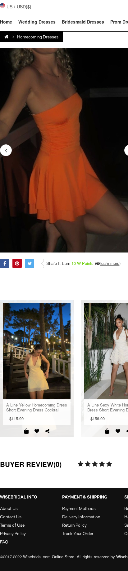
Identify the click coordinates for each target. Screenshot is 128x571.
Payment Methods (79, 508)
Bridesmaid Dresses (83, 22)
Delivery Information (81, 516)
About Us (9, 508)
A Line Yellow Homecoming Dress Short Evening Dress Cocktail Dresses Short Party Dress (36, 407)
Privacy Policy (13, 533)
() (108, 263)
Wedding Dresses (37, 22)
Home (6, 22)
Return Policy (74, 525)
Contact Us (10, 516)
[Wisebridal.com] (6, 36)
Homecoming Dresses (37, 36)
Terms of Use (12, 525)
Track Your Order (78, 533)
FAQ (4, 541)
